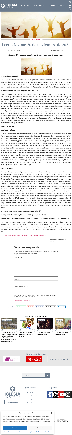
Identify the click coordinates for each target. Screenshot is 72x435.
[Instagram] (70, 8)
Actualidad (24, 6)
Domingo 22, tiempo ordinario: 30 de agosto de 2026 (26, 334)
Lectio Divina (39, 6)
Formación (62, 6)
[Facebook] (70, 2)
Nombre (17, 279)
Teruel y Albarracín (7, 320)
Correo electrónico (21, 286)
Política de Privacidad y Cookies (11, 432)
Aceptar (14, 428)
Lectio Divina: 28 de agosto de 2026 (61, 333)
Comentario (18, 257)
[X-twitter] (70, 4)
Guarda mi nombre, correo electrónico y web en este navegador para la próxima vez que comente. (35, 296)
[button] (51, 413)
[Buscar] (47, 375)
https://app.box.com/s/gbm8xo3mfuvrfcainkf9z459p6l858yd (25, 235)
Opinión (52, 6)
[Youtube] (70, 6)
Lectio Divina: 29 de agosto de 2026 (43, 333)
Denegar (40, 428)
